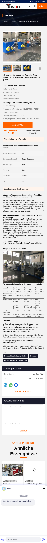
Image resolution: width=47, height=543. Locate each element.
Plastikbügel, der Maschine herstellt (30, 21)
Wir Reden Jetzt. (23, 391)
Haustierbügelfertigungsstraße (15, 356)
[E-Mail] (15, 384)
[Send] (44, 539)
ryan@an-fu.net (9, 2)
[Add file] (3, 539)
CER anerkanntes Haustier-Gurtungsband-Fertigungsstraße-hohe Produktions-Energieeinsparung (12, 482)
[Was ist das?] (10, 385)
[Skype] (5, 384)
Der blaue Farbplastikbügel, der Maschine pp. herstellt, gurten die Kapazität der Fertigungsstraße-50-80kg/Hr (34, 482)
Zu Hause (5, 21)
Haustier (33, 356)
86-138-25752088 (38, 2)
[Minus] (43, 488)
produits (13, 21)
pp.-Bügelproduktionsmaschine (15, 360)
